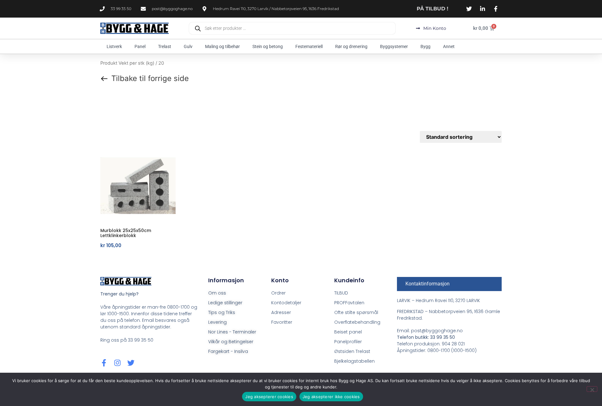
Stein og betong (267, 46)
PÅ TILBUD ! (432, 9)
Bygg (425, 46)
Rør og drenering (351, 46)
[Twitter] (131, 362)
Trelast (164, 46)
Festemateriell (309, 46)
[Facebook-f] (104, 362)
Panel (140, 46)
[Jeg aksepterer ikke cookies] (592, 389)
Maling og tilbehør (222, 46)
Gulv (188, 46)
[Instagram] (117, 362)
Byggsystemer (394, 46)
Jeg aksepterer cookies (269, 396)
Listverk (114, 46)
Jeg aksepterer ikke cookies (331, 396)
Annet (449, 46)
